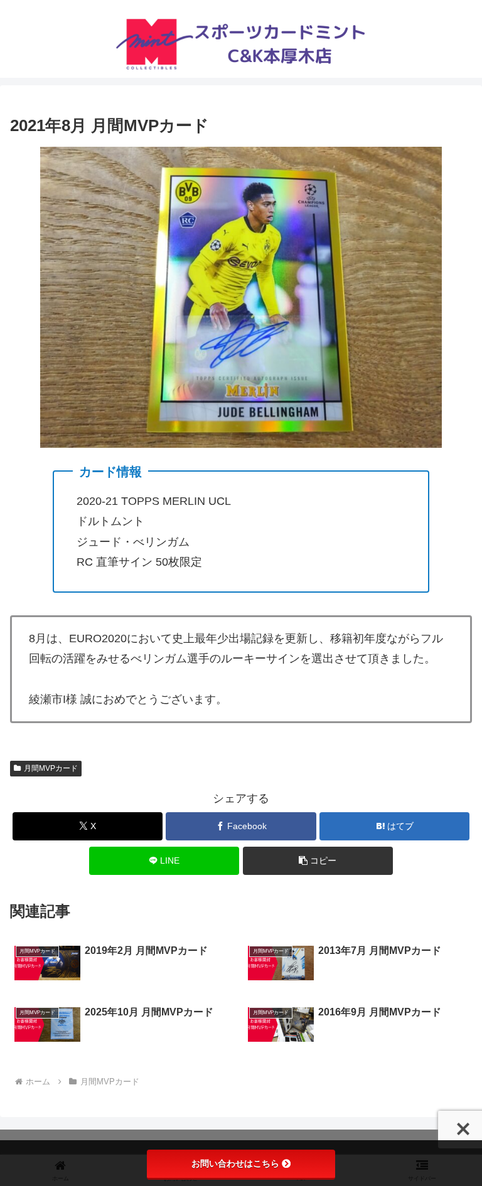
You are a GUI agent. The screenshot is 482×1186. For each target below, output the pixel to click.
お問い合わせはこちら (235, 1163)
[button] (318, 861)
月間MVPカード (51, 768)
